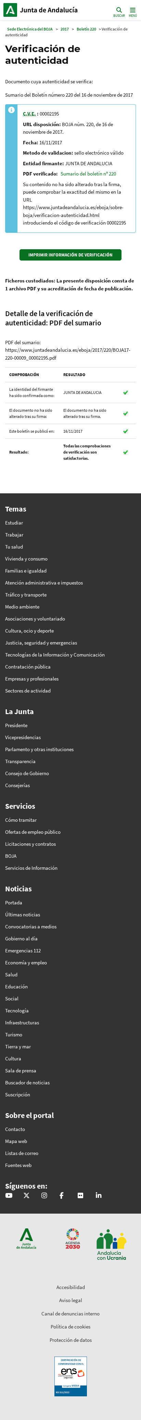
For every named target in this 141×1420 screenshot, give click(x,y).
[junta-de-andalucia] (98, 1196)
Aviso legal (70, 1300)
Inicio (50, 10)
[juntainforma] (80, 1196)
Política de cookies (70, 1326)
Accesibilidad (70, 1287)
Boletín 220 (86, 29)
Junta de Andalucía (10, 10)
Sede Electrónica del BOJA (30, 29)
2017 (65, 29)
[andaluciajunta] (26, 1196)
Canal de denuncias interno (70, 1313)
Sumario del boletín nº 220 (88, 173)
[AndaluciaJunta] (62, 1196)
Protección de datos (71, 1340)
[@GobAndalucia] (8, 1196)
